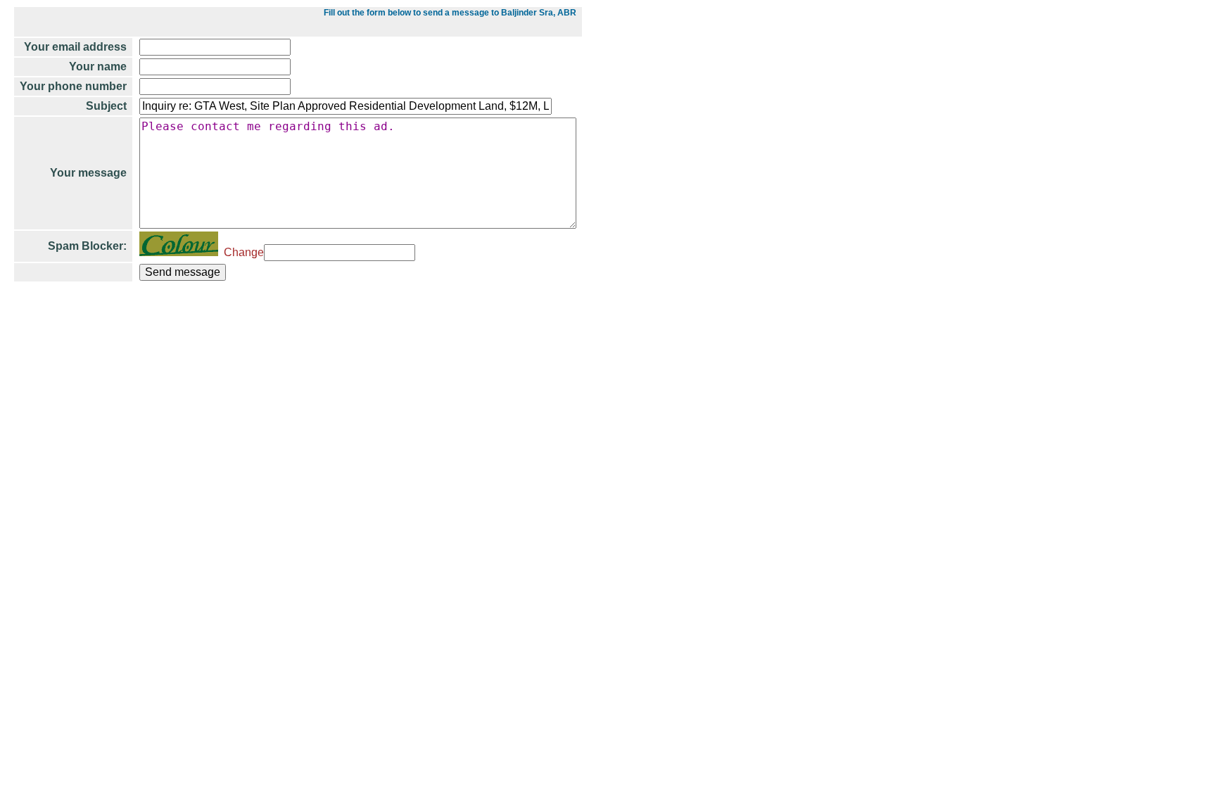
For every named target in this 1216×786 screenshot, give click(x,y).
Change (241, 252)
